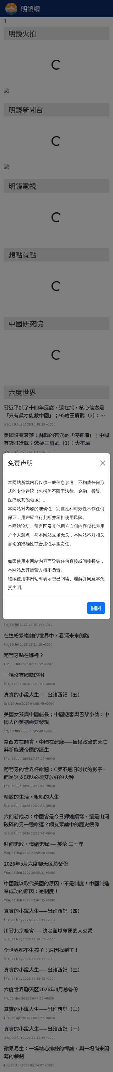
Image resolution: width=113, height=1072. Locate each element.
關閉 (96, 608)
